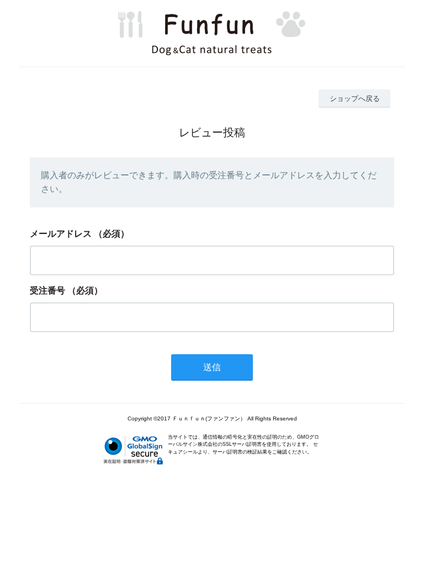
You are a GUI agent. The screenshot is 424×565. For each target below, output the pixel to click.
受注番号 (47, 290)
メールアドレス (61, 233)
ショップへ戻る (355, 98)
